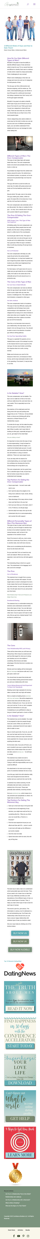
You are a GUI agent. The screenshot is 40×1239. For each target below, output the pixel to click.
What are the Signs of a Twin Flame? (16, 1206)
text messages (13, 671)
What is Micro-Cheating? (13, 1203)
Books (28, 1230)
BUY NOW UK (20, 941)
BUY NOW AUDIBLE (20, 949)
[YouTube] (18, 1236)
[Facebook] (14, 1236)
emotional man (16, 793)
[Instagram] (28, 1236)
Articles (20, 1230)
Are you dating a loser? (13, 437)
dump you (21, 752)
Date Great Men (9, 50)
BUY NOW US (20, 933)
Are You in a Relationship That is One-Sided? (18, 1194)
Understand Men (21, 50)
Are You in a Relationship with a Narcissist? (18, 1200)
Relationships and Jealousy (13, 1197)
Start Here (11, 1230)
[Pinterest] (23, 1236)
